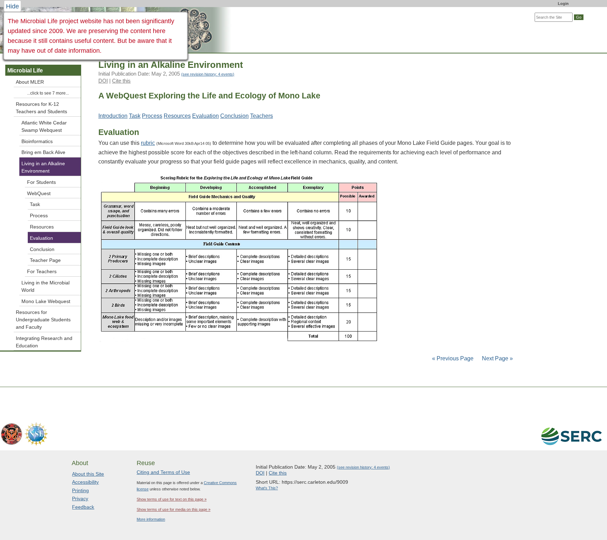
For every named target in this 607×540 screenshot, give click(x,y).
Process (152, 116)
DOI (103, 81)
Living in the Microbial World (45, 286)
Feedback (83, 507)
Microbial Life (25, 70)
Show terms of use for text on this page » (172, 499)
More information (151, 519)
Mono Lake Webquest (45, 301)
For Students (41, 182)
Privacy (80, 498)
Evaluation (205, 116)
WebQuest (39, 193)
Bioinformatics (37, 141)
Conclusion (234, 116)
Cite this (121, 81)
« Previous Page (453, 358)
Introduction (113, 116)
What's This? (267, 488)
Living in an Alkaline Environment (43, 167)
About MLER (30, 82)
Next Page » (497, 358)
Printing (80, 490)
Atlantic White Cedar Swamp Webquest (44, 126)
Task (135, 116)
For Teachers (42, 271)
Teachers (261, 116)
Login (563, 3)
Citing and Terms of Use (163, 472)
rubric (148, 143)
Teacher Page (45, 260)
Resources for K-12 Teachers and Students (41, 107)
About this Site (88, 474)
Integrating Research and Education (44, 341)
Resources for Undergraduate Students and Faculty (43, 319)
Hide (12, 6)
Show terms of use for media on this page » (173, 509)
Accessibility (85, 482)
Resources (177, 116)
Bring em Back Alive (43, 152)
